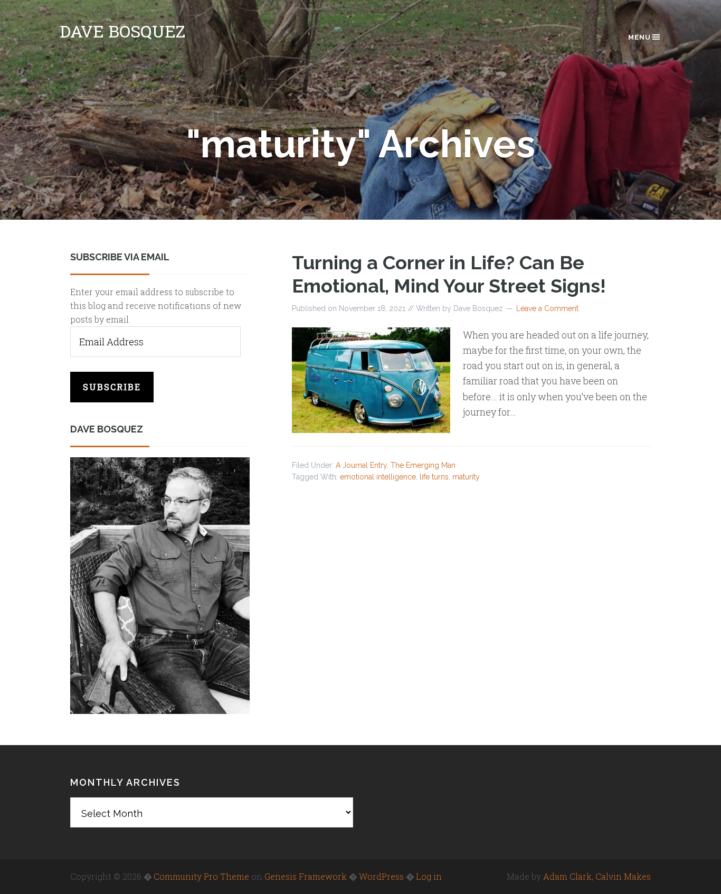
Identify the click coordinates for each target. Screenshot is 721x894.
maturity (466, 477)
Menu (639, 37)
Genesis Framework (305, 876)
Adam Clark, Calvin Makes (597, 876)
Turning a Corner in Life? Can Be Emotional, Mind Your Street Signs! (449, 273)
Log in (429, 876)
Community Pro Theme (201, 876)
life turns (434, 477)
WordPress (381, 876)
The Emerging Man (423, 465)
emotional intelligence (378, 477)
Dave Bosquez (122, 31)
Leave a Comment (547, 308)
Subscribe (112, 386)
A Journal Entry (361, 465)
